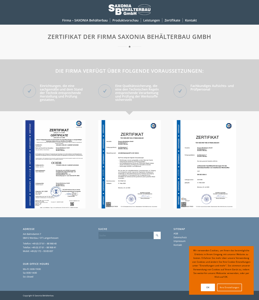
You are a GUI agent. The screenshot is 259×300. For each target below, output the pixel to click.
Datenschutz (180, 237)
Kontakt (178, 244)
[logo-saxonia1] (130, 8)
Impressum (180, 241)
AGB (176, 233)
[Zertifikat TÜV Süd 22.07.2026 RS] (205, 164)
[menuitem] (85, 20)
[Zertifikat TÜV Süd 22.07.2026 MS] (129, 164)
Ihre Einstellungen (229, 287)
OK (207, 287)
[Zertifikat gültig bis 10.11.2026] (54, 164)
